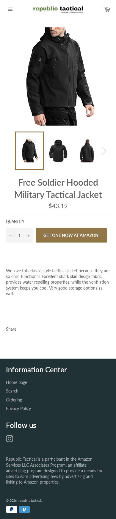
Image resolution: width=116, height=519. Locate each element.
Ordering (14, 399)
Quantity (15, 221)
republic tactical (29, 500)
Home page (16, 382)
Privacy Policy (18, 408)
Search (12, 390)
